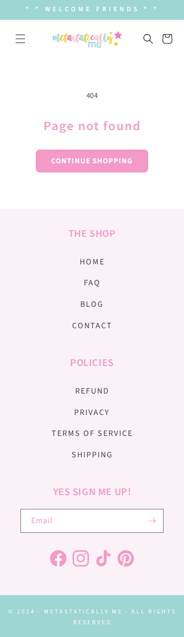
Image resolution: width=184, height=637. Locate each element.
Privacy (92, 412)
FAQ (92, 282)
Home (92, 261)
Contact (92, 325)
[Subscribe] (152, 521)
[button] (20, 39)
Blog (92, 304)
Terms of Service (92, 433)
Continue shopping (92, 161)
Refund (92, 391)
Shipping (92, 454)
